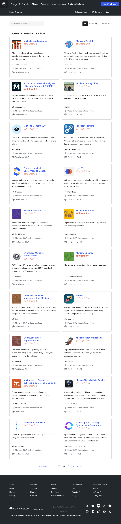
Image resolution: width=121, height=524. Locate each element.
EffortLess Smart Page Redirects (32, 339)
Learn (53, 485)
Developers (55, 492)
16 (73, 466)
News (11, 488)
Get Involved (77, 485)
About (11, 485)
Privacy (12, 496)
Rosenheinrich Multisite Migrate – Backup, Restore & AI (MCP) (39, 84)
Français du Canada (39, 509)
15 (68, 466)
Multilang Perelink (84, 41)
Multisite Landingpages (35, 41)
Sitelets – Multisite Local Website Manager (35, 169)
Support (54, 488)
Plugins (33, 492)
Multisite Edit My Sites (87, 83)
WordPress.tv (57, 496)
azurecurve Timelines (34, 422)
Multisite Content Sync (35, 126)
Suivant (79, 466)
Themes (33, 488)
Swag (75, 496)
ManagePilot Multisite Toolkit (90, 380)
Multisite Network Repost (89, 337)
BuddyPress (98, 496)
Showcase (34, 485)
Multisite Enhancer (85, 253)
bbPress (97, 492)
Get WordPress (109, 4)
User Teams (82, 168)
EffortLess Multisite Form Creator (34, 254)
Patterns (33, 496)
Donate (76, 492)
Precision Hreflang (85, 126)
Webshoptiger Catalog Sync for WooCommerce (88, 424)
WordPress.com (100, 485)
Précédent (43, 466)
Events (74, 488)
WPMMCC (81, 295)
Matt (96, 488)
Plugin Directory (15, 12)
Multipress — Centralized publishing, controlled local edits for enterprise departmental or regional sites (40, 381)
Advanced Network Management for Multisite (37, 296)
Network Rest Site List (35, 210)
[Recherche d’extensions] (41, 23)
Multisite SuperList (85, 210)
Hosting (12, 492)
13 (59, 466)
